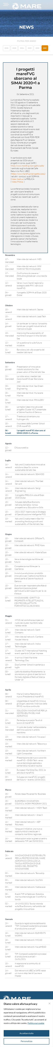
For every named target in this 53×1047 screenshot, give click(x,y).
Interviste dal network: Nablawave (30, 887)
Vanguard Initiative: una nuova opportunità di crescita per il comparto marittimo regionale (28, 831)
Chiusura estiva (21, 447)
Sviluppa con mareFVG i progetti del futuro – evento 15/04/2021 (31, 778)
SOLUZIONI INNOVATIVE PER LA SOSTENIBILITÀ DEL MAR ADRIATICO (32, 713)
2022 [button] (37, 48)
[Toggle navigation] (5, 4)
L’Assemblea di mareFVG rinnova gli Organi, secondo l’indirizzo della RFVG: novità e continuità (32, 703)
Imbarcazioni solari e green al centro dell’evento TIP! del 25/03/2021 (31, 839)
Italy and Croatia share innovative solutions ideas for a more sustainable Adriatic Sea (30, 467)
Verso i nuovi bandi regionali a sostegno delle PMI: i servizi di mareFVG (30, 285)
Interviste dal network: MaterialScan (30, 552)
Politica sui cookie (36, 1023)
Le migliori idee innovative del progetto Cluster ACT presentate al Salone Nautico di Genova (31, 409)
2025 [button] (14, 48)
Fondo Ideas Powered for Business (30, 794)
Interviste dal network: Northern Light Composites (31, 752)
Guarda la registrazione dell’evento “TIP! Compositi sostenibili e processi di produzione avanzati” (31, 926)
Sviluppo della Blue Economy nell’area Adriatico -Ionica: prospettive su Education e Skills (29, 505)
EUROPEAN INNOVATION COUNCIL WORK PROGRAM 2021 (31, 802)
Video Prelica (17, 181)
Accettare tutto (27, 1033)
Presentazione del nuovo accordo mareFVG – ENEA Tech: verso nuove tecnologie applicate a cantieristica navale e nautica (31, 761)
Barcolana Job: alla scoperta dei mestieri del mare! (30, 351)
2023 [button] (30, 48)
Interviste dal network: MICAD (28, 940)
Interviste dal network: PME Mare (29, 545)
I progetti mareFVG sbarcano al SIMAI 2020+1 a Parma (31, 431)
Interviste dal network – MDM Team (31, 808)
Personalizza (26, 1041)
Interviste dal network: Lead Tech (31, 316)
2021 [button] (45, 48)
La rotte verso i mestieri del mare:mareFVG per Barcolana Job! (30, 379)
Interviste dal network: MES (29, 259)
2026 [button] (6, 48)
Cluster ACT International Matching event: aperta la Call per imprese (31, 652)
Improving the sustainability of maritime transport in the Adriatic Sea (31, 336)
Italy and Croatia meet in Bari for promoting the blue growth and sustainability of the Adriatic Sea (29, 521)
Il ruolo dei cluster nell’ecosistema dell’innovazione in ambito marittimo (31, 730)
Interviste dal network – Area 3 (29, 815)
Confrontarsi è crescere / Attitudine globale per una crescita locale (32, 276)
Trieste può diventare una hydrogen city (28, 417)
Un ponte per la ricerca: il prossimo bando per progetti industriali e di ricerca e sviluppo (32, 326)
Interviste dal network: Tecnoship (29, 873)
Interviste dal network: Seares (30, 309)
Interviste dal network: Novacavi (31, 737)
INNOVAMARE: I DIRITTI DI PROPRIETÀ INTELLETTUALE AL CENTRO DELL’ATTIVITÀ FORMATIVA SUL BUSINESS (29, 601)
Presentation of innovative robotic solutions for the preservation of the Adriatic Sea (31, 369)
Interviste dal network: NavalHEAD (30, 947)
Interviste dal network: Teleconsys (32, 743)
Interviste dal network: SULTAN (29, 880)
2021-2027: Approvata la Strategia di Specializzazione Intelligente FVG (30, 513)
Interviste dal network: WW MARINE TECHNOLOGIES (29, 267)
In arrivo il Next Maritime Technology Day (26, 658)
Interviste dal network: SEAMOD (29, 474)
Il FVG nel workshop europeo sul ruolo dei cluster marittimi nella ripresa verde (29, 623)
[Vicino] (49, 1003)
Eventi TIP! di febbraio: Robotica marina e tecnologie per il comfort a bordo (30, 897)
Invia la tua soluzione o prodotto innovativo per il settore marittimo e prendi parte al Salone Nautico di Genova (30, 577)
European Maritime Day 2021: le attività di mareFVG (31, 771)
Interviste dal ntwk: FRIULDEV (30, 400)
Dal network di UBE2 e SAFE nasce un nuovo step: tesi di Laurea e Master (30, 973)
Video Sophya (17, 179)
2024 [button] (22, 48)
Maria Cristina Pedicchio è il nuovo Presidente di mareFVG (30, 695)
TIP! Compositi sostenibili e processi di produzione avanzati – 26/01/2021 (30, 956)
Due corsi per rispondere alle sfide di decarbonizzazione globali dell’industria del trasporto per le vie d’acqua (30, 589)
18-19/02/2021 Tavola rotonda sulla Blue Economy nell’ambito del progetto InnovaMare (30, 906)
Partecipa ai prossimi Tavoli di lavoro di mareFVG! (29, 721)
